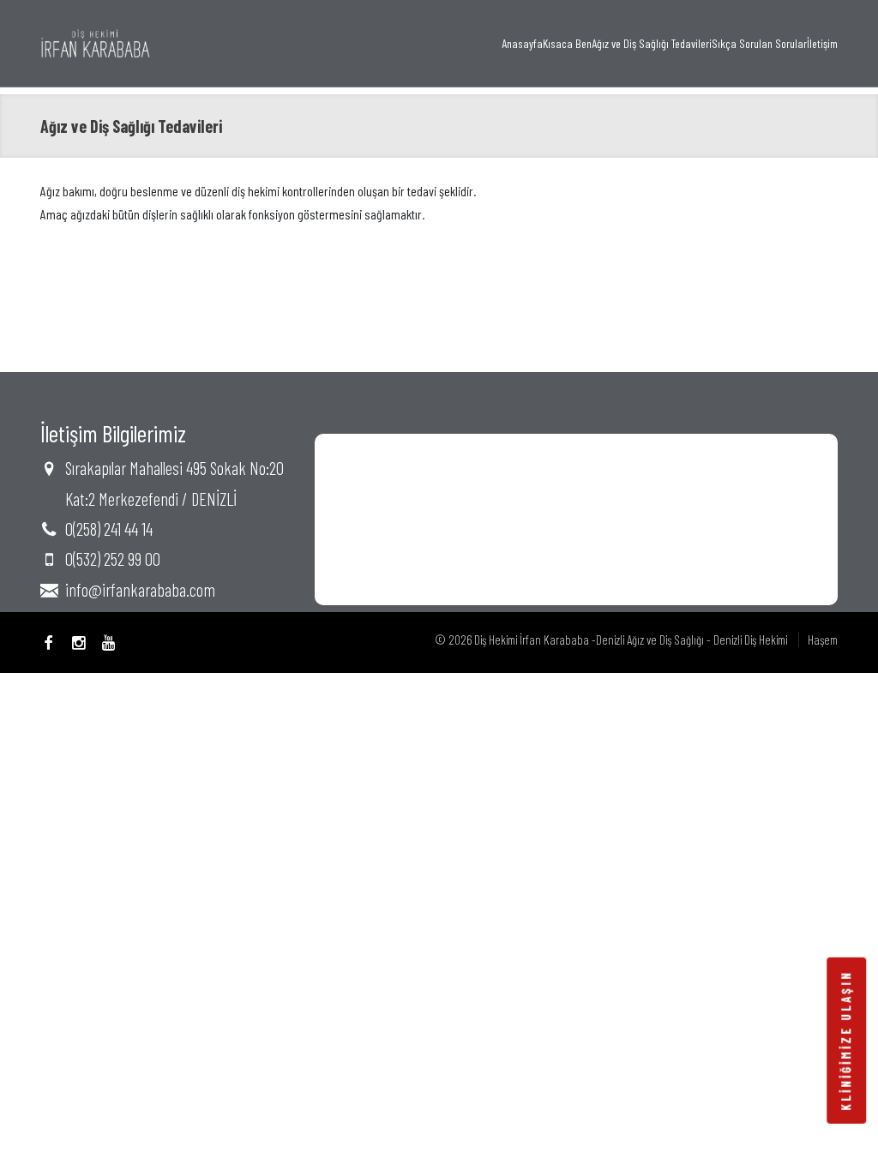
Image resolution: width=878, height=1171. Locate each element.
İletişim (822, 43)
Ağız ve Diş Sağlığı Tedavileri (652, 43)
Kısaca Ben (567, 43)
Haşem (823, 639)
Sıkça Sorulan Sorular (759, 43)
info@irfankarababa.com (140, 589)
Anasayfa (522, 43)
